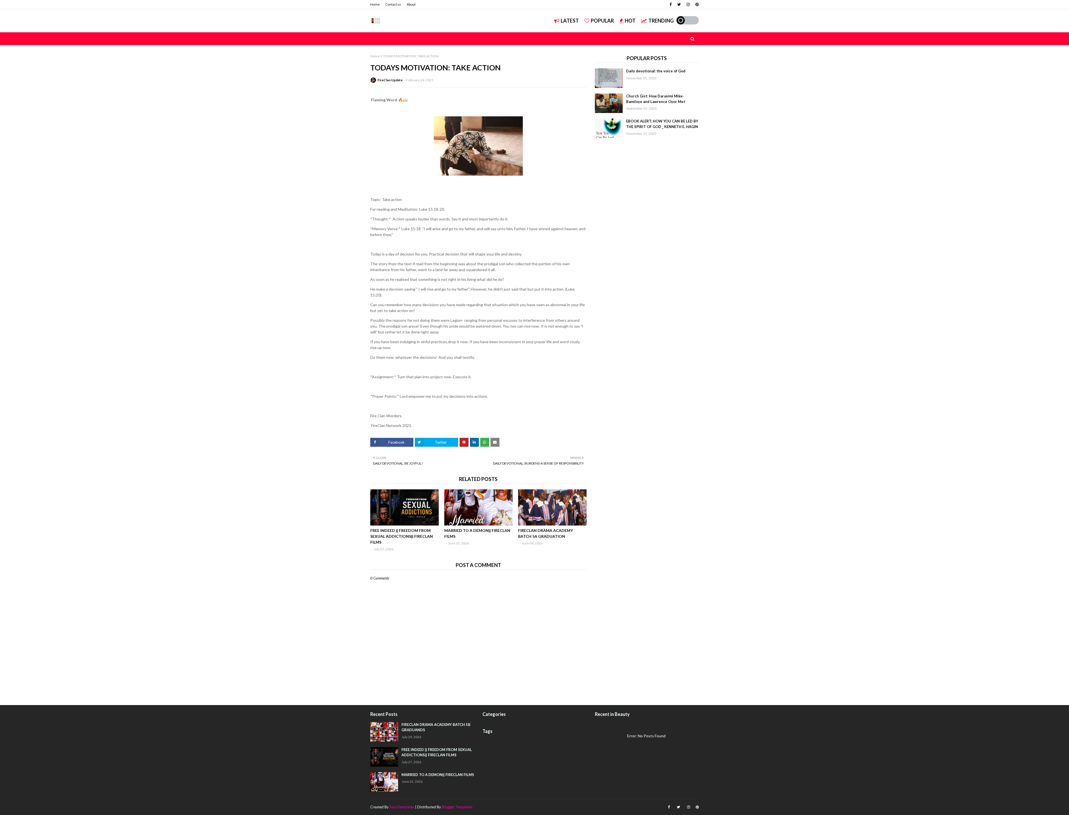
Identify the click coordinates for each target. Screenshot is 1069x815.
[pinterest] (696, 4)
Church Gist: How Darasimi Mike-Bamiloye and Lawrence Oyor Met (655, 99)
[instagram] (688, 4)
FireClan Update (390, 80)
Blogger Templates (457, 807)
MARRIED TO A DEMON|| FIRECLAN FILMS (477, 533)
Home (375, 4)
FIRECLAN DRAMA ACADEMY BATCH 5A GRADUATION (545, 533)
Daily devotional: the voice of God (655, 71)
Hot (630, 21)
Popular (602, 21)
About (411, 4)
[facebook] (670, 4)
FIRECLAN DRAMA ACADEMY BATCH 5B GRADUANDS (435, 727)
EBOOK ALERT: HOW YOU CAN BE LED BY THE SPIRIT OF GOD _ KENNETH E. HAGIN (662, 124)
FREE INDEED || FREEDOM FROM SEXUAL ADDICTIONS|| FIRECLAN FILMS (401, 536)
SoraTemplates (401, 807)
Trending (661, 21)
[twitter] (679, 4)
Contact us (393, 4)
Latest (570, 21)
